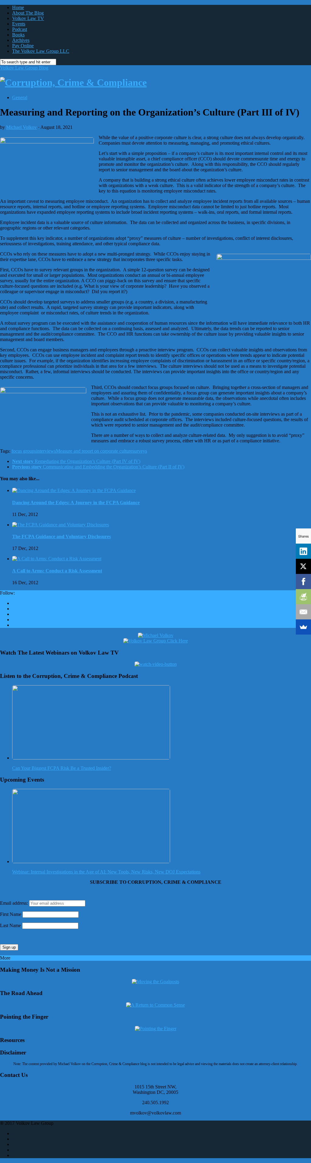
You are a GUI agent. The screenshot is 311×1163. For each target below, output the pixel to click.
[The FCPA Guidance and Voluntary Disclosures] (60, 524)
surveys (139, 451)
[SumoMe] (303, 627)
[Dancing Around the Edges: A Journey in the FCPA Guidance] (74, 490)
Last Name (10, 925)
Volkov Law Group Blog (24, 67)
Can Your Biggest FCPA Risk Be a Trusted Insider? (61, 768)
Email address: (14, 903)
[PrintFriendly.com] (303, 596)
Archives (20, 40)
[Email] (303, 611)
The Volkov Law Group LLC (40, 51)
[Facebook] (303, 581)
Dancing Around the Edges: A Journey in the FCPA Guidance (76, 502)
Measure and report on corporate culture (94, 451)
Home (18, 7)
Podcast (19, 29)
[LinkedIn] (303, 551)
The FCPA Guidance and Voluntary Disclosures (61, 536)
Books (18, 34)
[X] (303, 566)
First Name (10, 914)
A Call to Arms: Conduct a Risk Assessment (57, 570)
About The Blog (28, 12)
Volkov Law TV (28, 18)
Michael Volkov (21, 127)
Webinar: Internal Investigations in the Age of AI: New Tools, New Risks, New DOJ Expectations (106, 871)
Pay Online (23, 45)
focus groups (24, 451)
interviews (46, 451)
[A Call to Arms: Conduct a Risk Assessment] (56, 558)
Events (18, 23)
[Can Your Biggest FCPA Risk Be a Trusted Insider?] (91, 757)
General (19, 97)
